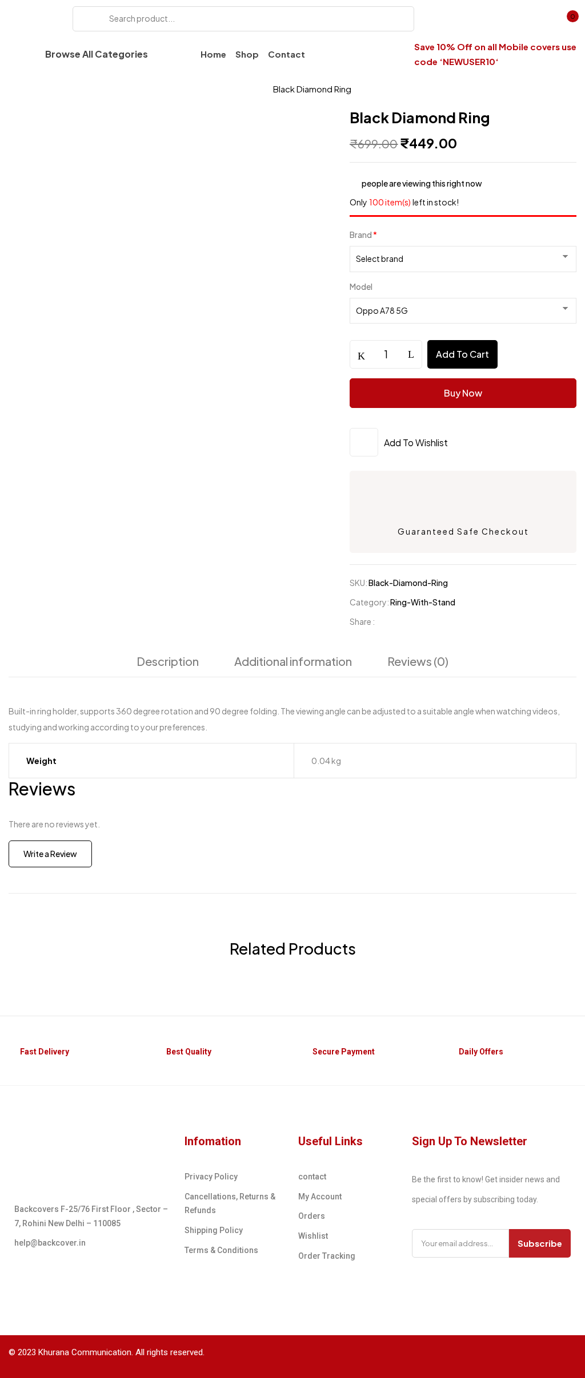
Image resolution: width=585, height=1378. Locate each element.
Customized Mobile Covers (109, 88)
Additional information (293, 661)
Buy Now (463, 393)
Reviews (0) (417, 661)
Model (361, 286)
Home (21, 88)
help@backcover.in (50, 1242)
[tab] (168, 664)
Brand (363, 234)
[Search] (85, 19)
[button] (567, 20)
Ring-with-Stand (220, 88)
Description (168, 661)
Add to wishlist (416, 442)
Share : (362, 621)
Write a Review (50, 853)
